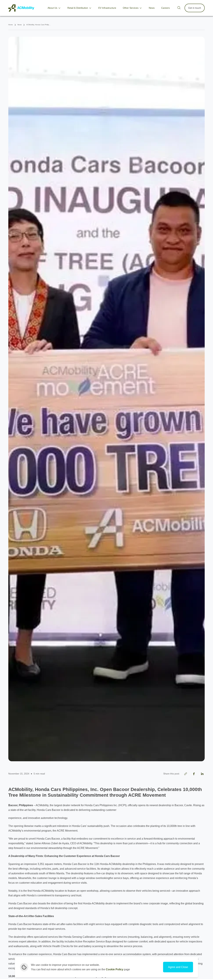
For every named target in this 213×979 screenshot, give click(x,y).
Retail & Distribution (77, 8)
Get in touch (194, 8)
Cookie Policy (114, 969)
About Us (52, 8)
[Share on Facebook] (193, 773)
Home (10, 25)
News (152, 8)
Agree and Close (178, 967)
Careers (165, 8)
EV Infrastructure (107, 8)
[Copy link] (185, 773)
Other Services (130, 8)
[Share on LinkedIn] (202, 773)
